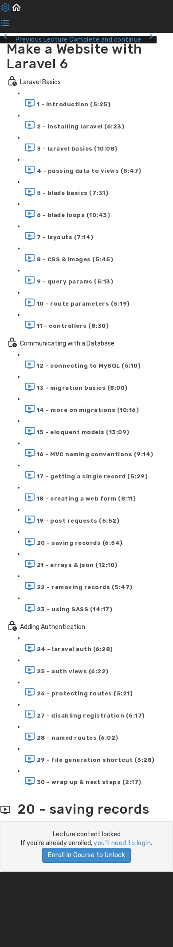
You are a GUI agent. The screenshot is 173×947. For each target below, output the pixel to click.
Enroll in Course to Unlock (86, 855)
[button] (16, 8)
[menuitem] (5, 8)
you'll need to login (122, 843)
